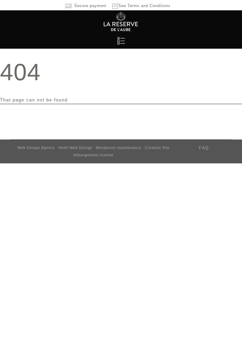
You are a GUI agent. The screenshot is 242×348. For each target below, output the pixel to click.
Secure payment (90, 6)
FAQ (204, 147)
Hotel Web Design (76, 148)
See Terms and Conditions (144, 6)
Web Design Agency (36, 148)
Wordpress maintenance (118, 148)
